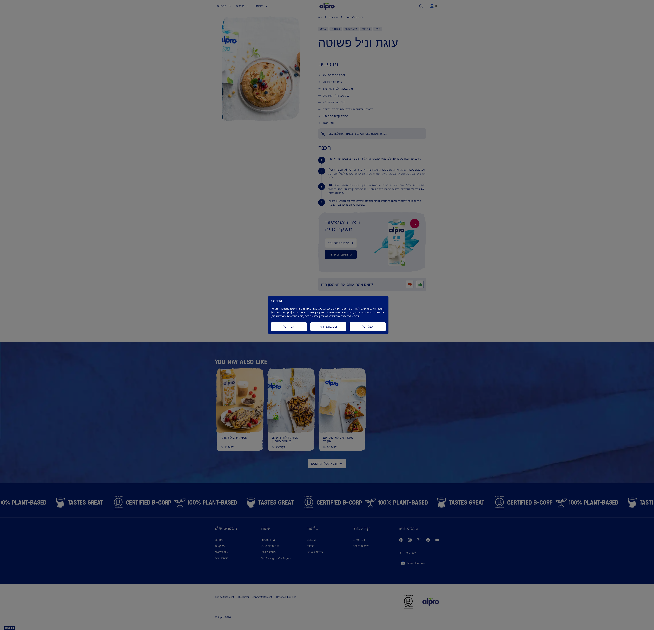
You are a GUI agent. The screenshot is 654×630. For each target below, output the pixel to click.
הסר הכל (288, 327)
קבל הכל (367, 327)
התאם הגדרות (328, 327)
